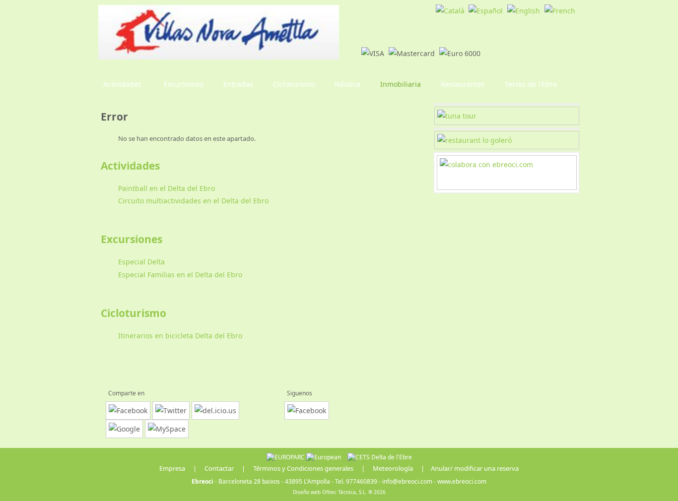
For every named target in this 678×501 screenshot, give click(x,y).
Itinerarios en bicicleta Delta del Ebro (180, 335)
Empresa (172, 468)
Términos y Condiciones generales (303, 468)
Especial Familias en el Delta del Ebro (180, 274)
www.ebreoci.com (461, 481)
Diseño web (307, 492)
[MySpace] (167, 429)
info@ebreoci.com (407, 481)
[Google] (124, 429)
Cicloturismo (133, 313)
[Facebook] (128, 410)
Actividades (130, 166)
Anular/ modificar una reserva (475, 468)
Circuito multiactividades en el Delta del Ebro (193, 200)
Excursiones (131, 239)
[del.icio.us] (215, 410)
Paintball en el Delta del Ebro (166, 188)
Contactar (219, 468)
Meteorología (393, 468)
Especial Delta (141, 261)
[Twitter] (171, 410)
